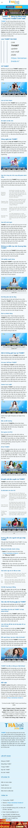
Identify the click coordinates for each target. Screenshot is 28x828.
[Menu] (2, 2)
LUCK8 (12, 750)
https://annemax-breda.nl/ (11, 553)
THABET (3, 21)
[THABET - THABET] (14, 2)
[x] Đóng (2, 820)
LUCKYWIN (23, 750)
